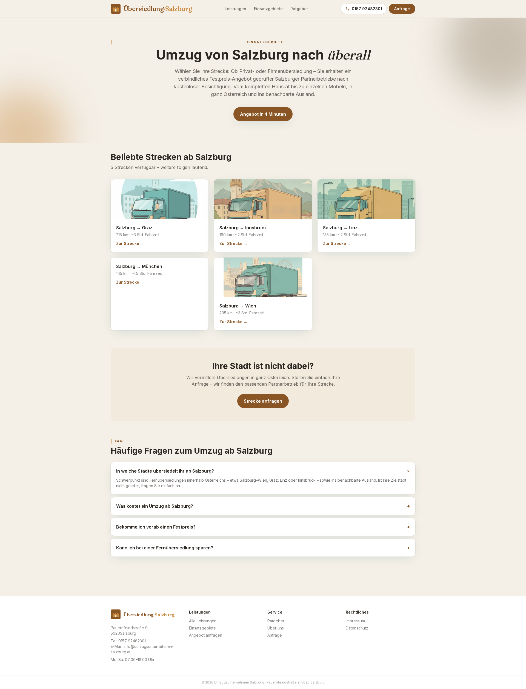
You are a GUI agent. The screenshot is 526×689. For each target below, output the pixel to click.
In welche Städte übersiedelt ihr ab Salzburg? (263, 471)
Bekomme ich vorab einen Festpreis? (263, 527)
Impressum (355, 621)
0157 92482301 (367, 8)
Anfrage (402, 8)
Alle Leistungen (202, 621)
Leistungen (235, 8)
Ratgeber (299, 8)
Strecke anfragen (263, 401)
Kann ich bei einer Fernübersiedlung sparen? (263, 547)
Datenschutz (357, 628)
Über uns (275, 628)
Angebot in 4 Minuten (263, 114)
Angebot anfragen (205, 635)
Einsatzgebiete (268, 8)
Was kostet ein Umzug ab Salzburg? (263, 506)
